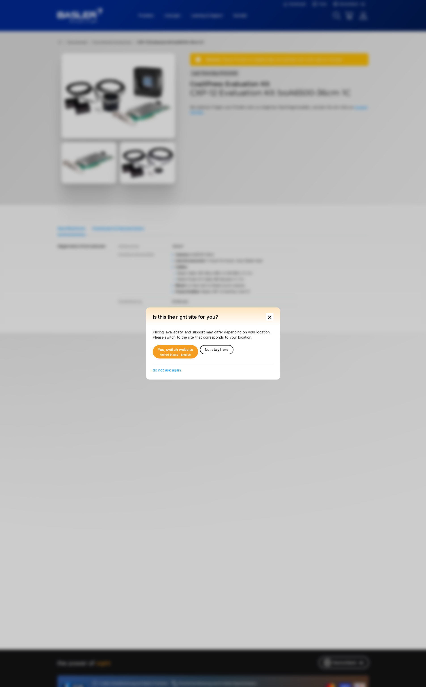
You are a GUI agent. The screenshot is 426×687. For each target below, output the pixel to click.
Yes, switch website (175, 351)
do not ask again (167, 370)
